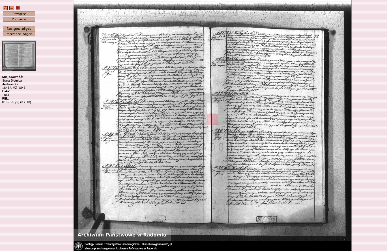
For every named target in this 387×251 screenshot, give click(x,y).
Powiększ (19, 14)
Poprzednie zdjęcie (19, 34)
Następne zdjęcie (19, 28)
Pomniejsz (19, 19)
